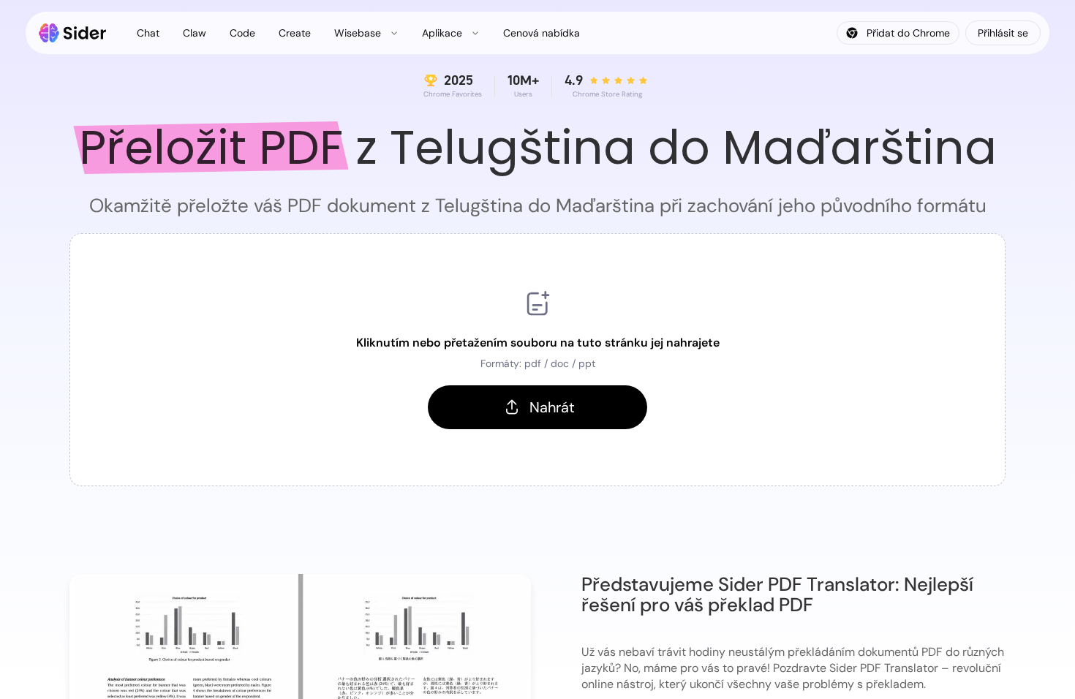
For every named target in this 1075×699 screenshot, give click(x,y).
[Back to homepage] (73, 33)
